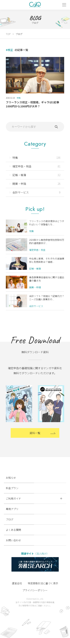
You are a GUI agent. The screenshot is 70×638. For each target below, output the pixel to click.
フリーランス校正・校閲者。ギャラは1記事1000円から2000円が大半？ (32, 104)
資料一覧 (35, 433)
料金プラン (12, 488)
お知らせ (11, 477)
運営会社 (17, 583)
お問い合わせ (13, 540)
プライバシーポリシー (35, 590)
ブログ (9, 519)
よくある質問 (13, 530)
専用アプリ (12, 509)
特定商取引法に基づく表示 (43, 583)
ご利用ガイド (13, 498)
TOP (8, 34)
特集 (19, 97)
